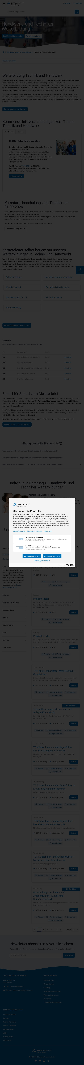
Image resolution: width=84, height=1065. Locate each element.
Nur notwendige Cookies (51, 556)
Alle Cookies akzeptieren (31, 556)
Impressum (47, 531)
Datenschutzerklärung (33, 531)
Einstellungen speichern (41, 561)
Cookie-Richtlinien (18, 531)
